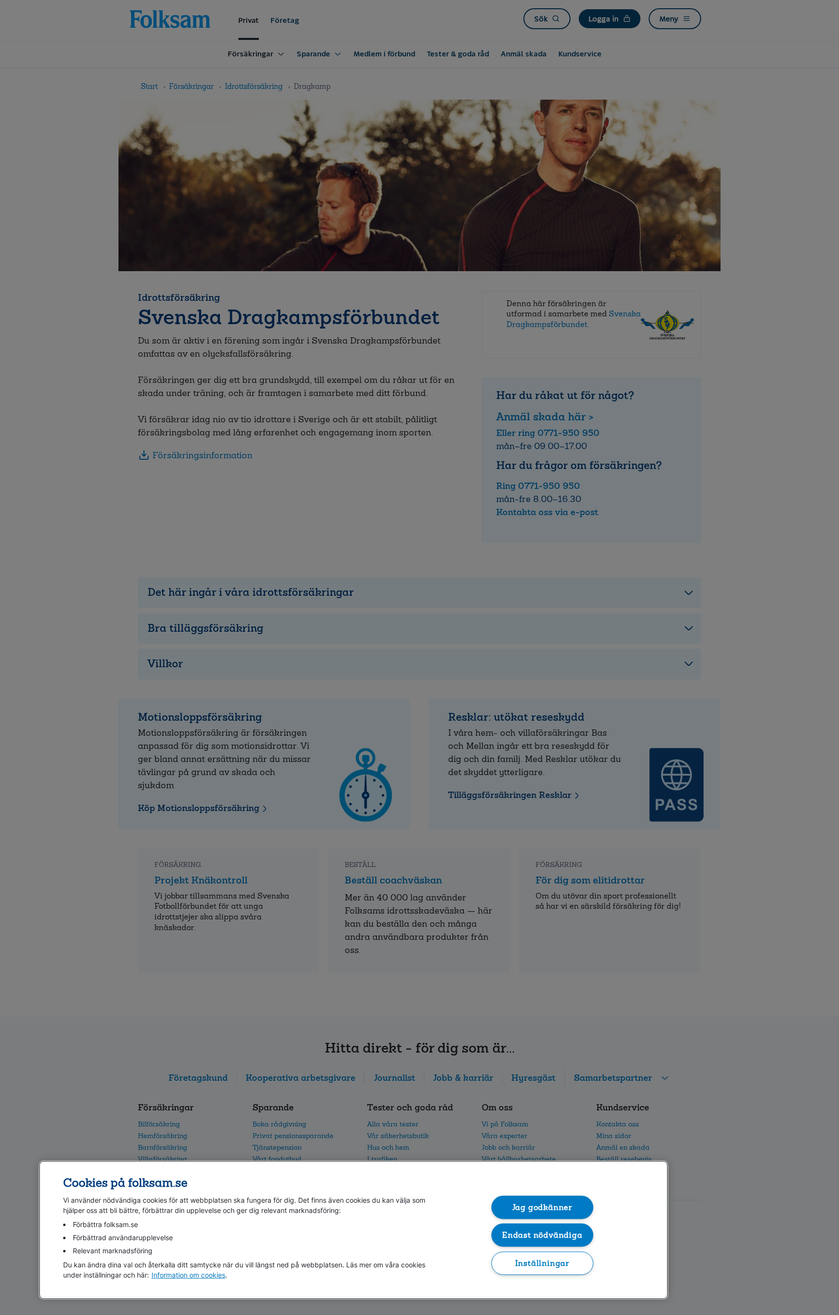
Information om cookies (188, 1275)
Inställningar (542, 1262)
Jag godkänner (542, 1206)
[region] (353, 1229)
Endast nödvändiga (542, 1235)
